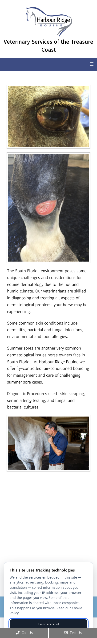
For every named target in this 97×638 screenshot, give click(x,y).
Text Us (75, 632)
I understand (48, 624)
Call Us (27, 632)
